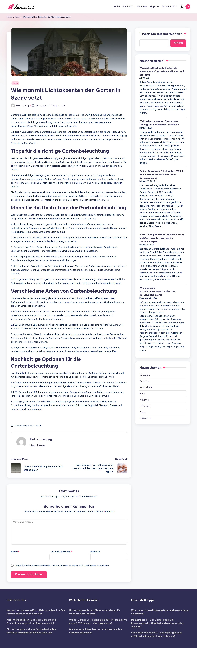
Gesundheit (145, 387)
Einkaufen (144, 374)
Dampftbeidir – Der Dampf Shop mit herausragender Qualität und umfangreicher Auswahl (157, 623)
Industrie (144, 399)
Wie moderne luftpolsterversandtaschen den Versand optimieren (157, 291)
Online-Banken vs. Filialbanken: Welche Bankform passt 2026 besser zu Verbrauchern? (162, 174)
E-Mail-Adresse (62, 551)
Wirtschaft (145, 418)
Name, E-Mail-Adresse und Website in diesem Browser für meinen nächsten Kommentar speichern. (63, 565)
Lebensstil (144, 405)
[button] (37, 445)
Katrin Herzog (41, 439)
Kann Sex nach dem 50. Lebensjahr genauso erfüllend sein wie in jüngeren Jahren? (156, 634)
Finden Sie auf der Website (161, 34)
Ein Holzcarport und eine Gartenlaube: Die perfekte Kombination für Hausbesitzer (31, 631)
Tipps (142, 412)
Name (15, 551)
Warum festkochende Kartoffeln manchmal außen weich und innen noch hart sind (162, 71)
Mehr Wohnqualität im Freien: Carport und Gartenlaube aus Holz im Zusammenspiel (161, 238)
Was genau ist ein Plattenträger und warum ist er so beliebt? (160, 612)
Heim (15, 83)
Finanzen (144, 381)
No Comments (59, 106)
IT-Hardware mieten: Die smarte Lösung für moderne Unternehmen (159, 123)
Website (95, 551)
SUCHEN (178, 43)
